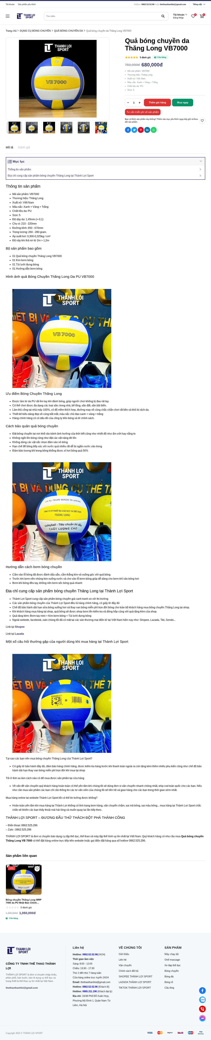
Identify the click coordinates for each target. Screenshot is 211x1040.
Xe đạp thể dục (173, 965)
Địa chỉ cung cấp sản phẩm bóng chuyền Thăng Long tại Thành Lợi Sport (50, 175)
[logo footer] (32, 951)
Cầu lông (169, 987)
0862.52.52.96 (147, 4)
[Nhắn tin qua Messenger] (202, 1018)
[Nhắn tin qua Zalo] (202, 999)
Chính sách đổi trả (128, 970)
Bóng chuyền (172, 970)
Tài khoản (10, 4)
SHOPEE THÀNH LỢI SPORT (135, 976)
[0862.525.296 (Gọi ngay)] (202, 1009)
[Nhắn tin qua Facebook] (202, 990)
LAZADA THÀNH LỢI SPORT (135, 982)
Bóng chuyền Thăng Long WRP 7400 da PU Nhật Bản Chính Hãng (23, 901)
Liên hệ (122, 959)
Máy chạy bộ (172, 954)
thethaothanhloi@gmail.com (173, 4)
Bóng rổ (169, 982)
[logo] (26, 16)
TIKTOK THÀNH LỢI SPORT (135, 987)
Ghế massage (172, 959)
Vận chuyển (125, 965)
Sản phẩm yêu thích (27, 4)
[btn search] (163, 16)
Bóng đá (169, 976)
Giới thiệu (124, 954)
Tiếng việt (197, 4)
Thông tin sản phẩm (19, 169)
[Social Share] (128, 130)
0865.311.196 (89, 991)
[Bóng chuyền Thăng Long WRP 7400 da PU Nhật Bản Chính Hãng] (24, 879)
